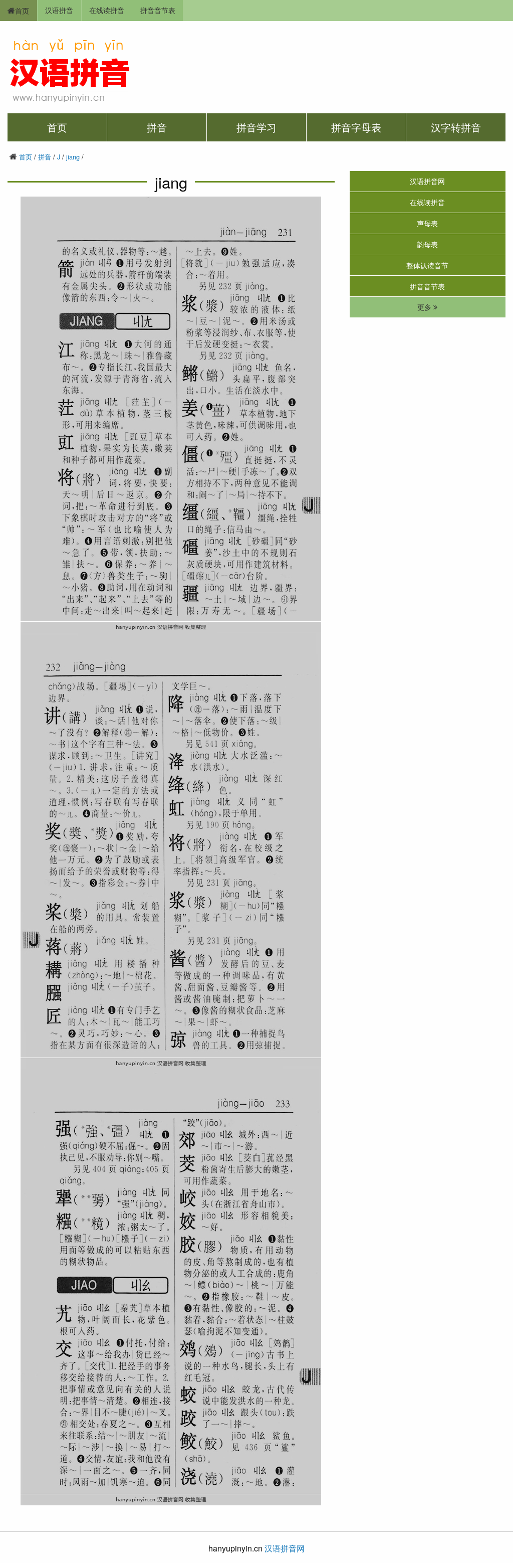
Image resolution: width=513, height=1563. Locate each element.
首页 (22, 10)
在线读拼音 (106, 10)
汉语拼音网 (427, 181)
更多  (427, 307)
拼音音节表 (157, 10)
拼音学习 (256, 127)
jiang (73, 156)
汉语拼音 (59, 10)
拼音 (157, 127)
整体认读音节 (427, 265)
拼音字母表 (356, 127)
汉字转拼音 (456, 127)
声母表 (427, 223)
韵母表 (427, 244)
